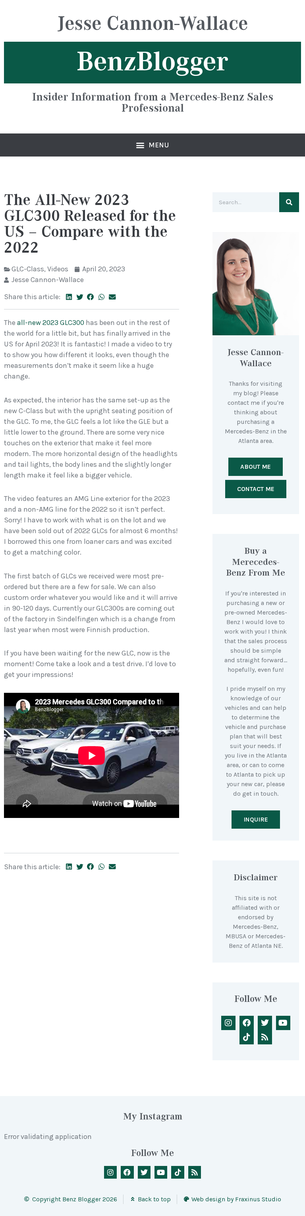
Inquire (255, 819)
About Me (255, 466)
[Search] (289, 202)
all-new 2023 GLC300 (50, 322)
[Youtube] (283, 1023)
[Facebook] (246, 1023)
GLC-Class (28, 269)
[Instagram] (228, 1023)
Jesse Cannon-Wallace (153, 24)
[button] (153, 145)
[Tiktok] (246, 1037)
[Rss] (265, 1037)
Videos (57, 269)
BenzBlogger (152, 61)
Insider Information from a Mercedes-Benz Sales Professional (152, 102)
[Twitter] (265, 1023)
